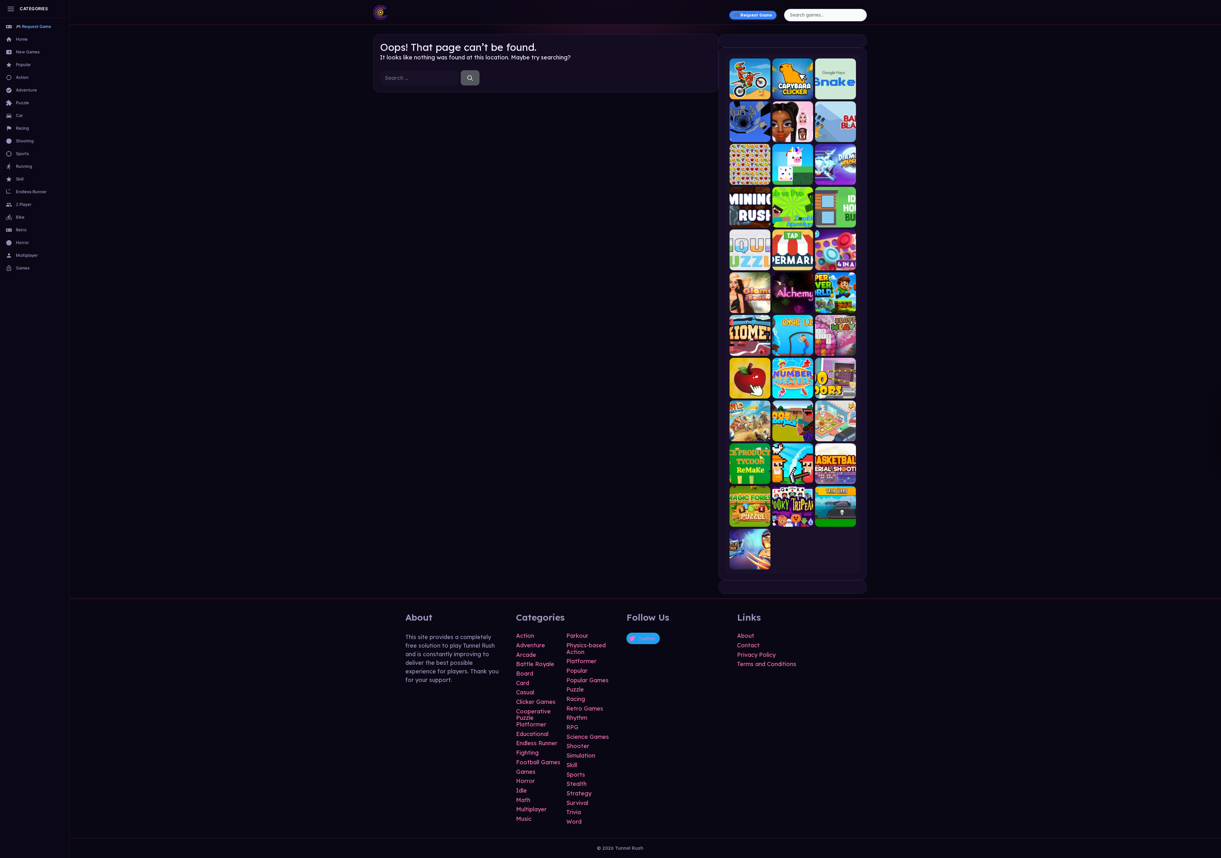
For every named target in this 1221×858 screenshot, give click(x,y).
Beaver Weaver (835, 350)
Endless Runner (536, 743)
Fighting (527, 752)
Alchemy (792, 307)
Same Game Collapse (750, 179)
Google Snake (835, 94)
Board (524, 673)
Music (524, 818)
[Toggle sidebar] (11, 9)
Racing (575, 699)
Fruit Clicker (749, 393)
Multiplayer (531, 809)
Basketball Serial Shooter (835, 478)
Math (523, 800)
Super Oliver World (835, 307)
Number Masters (793, 393)
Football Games (538, 762)
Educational (532, 734)
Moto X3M (750, 94)
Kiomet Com (750, 350)
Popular (577, 670)
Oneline (792, 350)
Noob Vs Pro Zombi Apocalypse (793, 222)
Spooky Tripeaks (793, 521)
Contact (748, 645)
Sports (575, 774)
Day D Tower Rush (750, 435)
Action (525, 635)
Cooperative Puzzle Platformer (533, 718)
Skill (571, 765)
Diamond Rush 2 (835, 179)
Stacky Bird (792, 179)
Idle (521, 790)
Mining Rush (750, 222)
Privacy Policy (756, 654)
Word (574, 821)
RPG (572, 727)
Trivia (573, 812)
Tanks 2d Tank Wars (835, 521)
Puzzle (575, 689)
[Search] (470, 77)
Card (522, 683)
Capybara (793, 94)
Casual (525, 692)
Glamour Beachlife (750, 307)
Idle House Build (835, 222)
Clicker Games (535, 701)
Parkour (577, 635)
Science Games (587, 736)
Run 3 (750, 136)
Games (525, 771)
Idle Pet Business (835, 435)
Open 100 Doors (835, 393)
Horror (525, 781)
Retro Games (584, 708)
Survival (577, 803)
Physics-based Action (586, 649)
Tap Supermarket (793, 264)
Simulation (580, 755)
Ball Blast (835, 136)
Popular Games (587, 680)
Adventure (530, 645)
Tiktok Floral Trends (793, 136)
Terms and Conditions (766, 664)
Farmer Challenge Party (793, 478)
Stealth (576, 783)
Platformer (581, 661)
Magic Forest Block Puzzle (750, 521)
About (745, 635)
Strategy (578, 793)
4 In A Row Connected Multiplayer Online (835, 264)
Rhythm (576, 717)
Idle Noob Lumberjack (793, 435)
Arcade (526, 654)
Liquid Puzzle (750, 264)
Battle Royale (535, 664)
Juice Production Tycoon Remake (750, 478)
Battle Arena (750, 564)
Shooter (577, 746)
